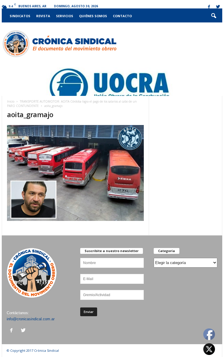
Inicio (10, 101)
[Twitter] (217, 7)
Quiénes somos (93, 16)
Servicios (64, 16)
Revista (43, 16)
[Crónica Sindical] (59, 44)
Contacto (122, 16)
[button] (213, 16)
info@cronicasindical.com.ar (31, 319)
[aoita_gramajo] (75, 173)
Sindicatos (20, 16)
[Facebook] (208, 7)
